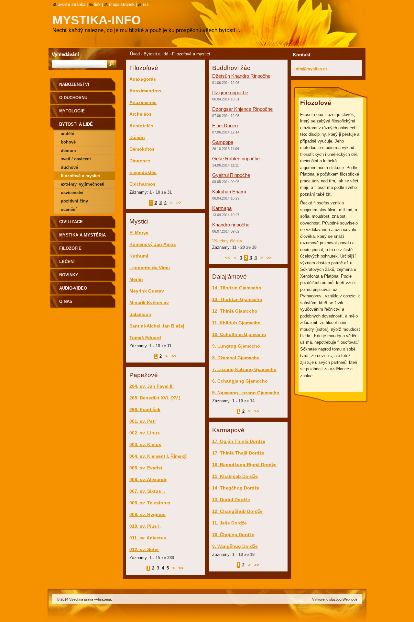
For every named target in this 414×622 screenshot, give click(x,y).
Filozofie (70, 248)
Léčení (67, 261)
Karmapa (222, 208)
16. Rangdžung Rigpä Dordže (244, 464)
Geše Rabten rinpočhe (236, 158)
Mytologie (72, 111)
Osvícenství (72, 192)
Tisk (97, 4)
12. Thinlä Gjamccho (234, 311)
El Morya (138, 232)
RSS (146, 4)
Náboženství (74, 84)
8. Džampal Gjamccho (236, 357)
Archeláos (140, 114)
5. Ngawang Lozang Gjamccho (245, 392)
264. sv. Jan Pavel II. (151, 386)
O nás (65, 301)
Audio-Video (73, 288)
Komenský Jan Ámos (152, 244)
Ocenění (69, 209)
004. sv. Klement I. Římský (158, 456)
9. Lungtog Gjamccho (236, 346)
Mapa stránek (122, 4)
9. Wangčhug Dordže (235, 546)
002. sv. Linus (144, 432)
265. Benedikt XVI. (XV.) (154, 397)
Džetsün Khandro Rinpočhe (241, 76)
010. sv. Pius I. (145, 526)
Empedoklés (143, 172)
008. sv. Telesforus (149, 502)
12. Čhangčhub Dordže (237, 511)
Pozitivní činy (74, 201)
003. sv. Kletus (145, 444)
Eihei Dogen (225, 125)
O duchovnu (73, 97)
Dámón (137, 137)
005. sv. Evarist (145, 467)
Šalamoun (140, 314)
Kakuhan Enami (229, 191)
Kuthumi (138, 256)
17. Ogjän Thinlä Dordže (238, 441)
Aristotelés (141, 125)
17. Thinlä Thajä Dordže (238, 452)
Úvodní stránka (71, 4)
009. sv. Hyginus (147, 514)
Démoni (68, 150)
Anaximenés (143, 102)
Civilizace (71, 221)
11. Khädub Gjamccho (236, 322)
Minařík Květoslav (149, 302)
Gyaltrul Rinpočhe (231, 175)
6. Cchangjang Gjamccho (240, 381)
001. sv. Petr (142, 421)
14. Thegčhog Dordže (235, 487)
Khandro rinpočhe (230, 224)
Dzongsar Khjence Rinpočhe (242, 109)
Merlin (136, 279)
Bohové (68, 142)
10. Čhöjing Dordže (233, 534)
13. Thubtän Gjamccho (237, 299)
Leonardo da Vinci (149, 267)
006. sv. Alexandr (148, 479)
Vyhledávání (65, 54)
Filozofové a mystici (80, 175)
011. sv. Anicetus (147, 537)
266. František (144, 409)
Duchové (69, 167)
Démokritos (142, 149)
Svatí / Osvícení (76, 158)
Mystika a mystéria (82, 235)
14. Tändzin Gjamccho (236, 287)
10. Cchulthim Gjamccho (239, 334)
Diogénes (139, 160)
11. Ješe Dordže (229, 522)
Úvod (135, 54)
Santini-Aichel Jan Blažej (156, 325)
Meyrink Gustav (146, 291)
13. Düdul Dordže (231, 499)
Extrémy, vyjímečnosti (82, 184)
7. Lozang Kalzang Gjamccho (244, 369)
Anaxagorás (142, 79)
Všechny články (227, 240)
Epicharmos (142, 184)
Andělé (67, 133)
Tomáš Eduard (145, 337)
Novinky (68, 274)
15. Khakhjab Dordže (235, 476)
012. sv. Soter (144, 549)
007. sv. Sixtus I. (147, 491)
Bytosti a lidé (156, 54)
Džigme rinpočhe (230, 92)
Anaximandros (145, 90)
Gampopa (222, 142)
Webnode (350, 599)
